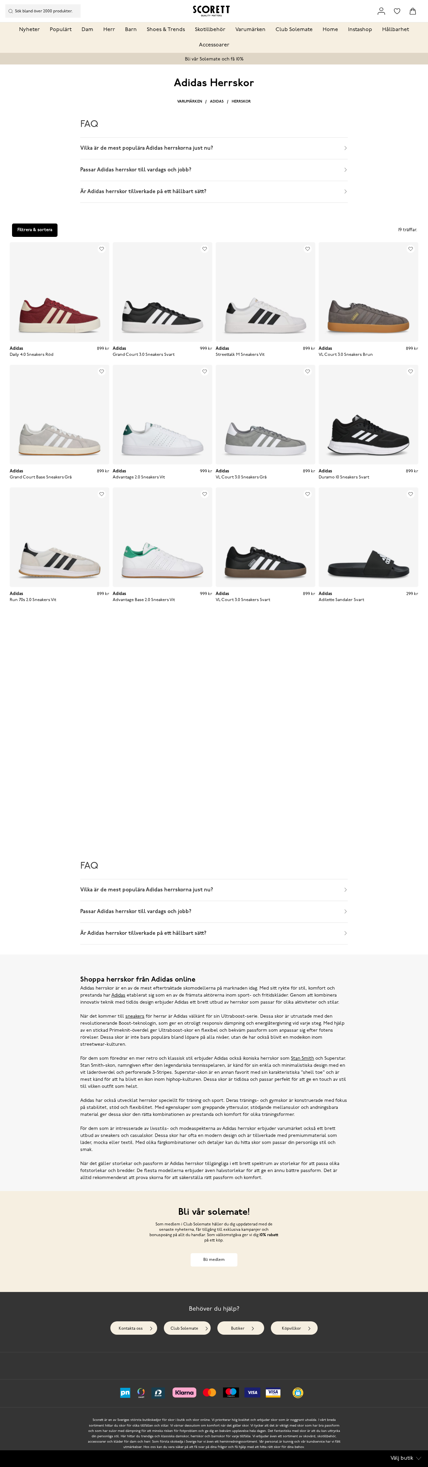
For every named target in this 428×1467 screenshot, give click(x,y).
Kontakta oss (131, 1329)
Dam (87, 29)
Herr (109, 29)
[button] (298, 1393)
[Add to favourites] (102, 249)
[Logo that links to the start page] (211, 11)
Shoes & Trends (166, 29)
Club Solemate (294, 29)
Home (330, 29)
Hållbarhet (395, 29)
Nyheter (29, 29)
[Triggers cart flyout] (412, 11)
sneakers (134, 1016)
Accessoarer (214, 45)
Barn (131, 29)
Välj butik (402, 1458)
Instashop (360, 29)
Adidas (217, 102)
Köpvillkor (291, 1329)
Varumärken (250, 29)
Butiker (237, 1329)
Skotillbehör (210, 29)
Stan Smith (302, 1058)
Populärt (61, 29)
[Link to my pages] (381, 11)
